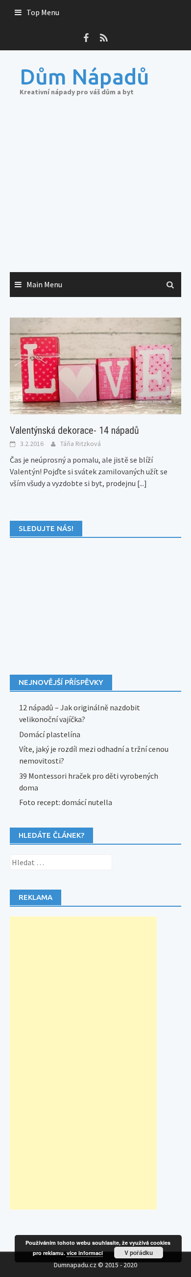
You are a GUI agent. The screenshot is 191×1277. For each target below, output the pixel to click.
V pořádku (138, 1252)
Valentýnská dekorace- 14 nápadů (74, 430)
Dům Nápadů (84, 76)
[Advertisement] (95, 194)
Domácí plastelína (49, 734)
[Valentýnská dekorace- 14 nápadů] (95, 365)
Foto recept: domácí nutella (65, 802)
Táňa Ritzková (80, 443)
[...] (142, 483)
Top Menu (42, 12)
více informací (85, 1252)
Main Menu (44, 284)
